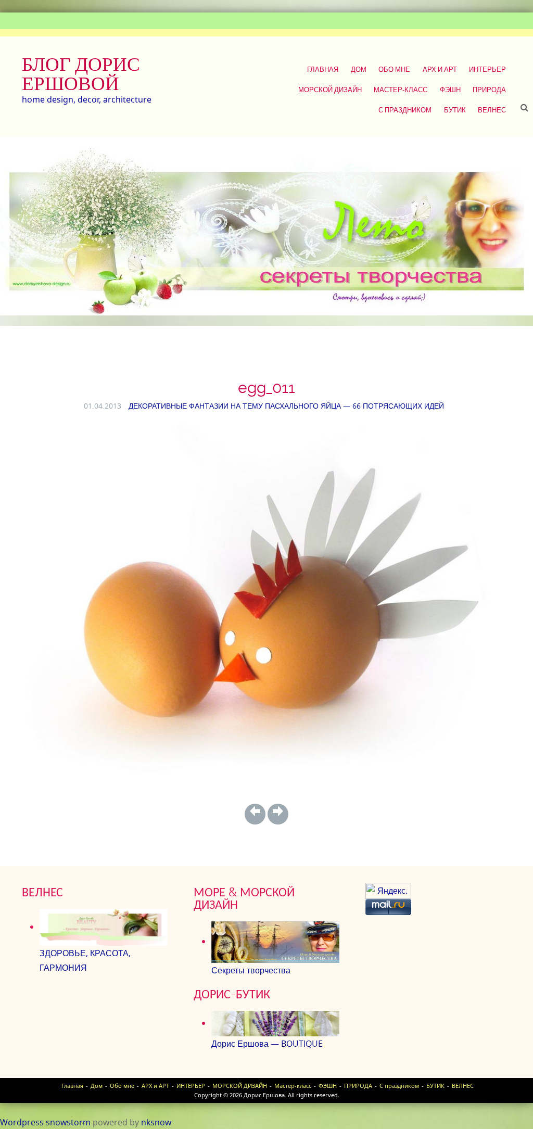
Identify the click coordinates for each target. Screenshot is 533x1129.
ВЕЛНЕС (492, 110)
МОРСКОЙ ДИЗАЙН (330, 89)
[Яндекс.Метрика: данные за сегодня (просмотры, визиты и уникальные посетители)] (388, 891)
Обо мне (394, 69)
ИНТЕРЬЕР (487, 69)
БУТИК (455, 110)
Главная (322, 69)
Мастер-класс (400, 89)
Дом (358, 69)
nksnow (156, 1122)
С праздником (405, 110)
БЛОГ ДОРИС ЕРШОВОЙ (81, 74)
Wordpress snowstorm (45, 1122)
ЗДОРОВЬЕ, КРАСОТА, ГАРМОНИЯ (85, 960)
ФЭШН (450, 89)
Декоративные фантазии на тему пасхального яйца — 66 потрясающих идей (286, 406)
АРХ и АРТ (440, 69)
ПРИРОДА (489, 89)
